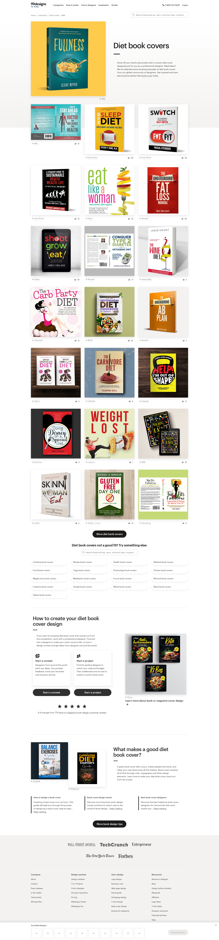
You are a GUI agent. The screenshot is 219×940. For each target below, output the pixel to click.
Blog (154, 884)
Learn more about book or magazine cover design (154, 700)
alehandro (91, 401)
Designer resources (160, 911)
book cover (146, 75)
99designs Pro (77, 906)
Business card (117, 884)
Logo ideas (156, 902)
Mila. (104, 98)
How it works (72, 5)
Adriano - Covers (94, 523)
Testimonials (36, 897)
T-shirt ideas (157, 906)
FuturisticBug (146, 279)
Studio (114, 5)
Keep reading (40, 812)
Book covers (54, 15)
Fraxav (129, 697)
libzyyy (90, 218)
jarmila (37, 523)
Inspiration (103, 5)
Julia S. (37, 401)
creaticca (91, 462)
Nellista (37, 279)
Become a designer (160, 879)
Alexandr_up (146, 523)
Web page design (118, 888)
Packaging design (118, 897)
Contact (34, 884)
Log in (185, 5)
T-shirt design (117, 902)
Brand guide (116, 893)
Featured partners (159, 915)
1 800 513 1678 (172, 5)
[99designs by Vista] (38, 5)
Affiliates (155, 897)
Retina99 (145, 218)
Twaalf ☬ (36, 781)
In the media (36, 893)
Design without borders (161, 888)
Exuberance (75, 789)
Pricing (74, 897)
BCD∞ (90, 340)
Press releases (37, 888)
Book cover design (119, 906)
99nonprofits (36, 902)
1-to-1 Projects (77, 884)
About (33, 879)
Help (154, 920)
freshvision (38, 462)
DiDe (143, 462)
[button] (216, 925)
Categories (58, 5)
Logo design (116, 879)
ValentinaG (38, 340)
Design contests (78, 879)
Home (33, 15)
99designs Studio (78, 902)
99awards (156, 893)
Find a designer (88, 5)
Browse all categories (120, 911)
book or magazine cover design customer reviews (82, 712)
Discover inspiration (79, 893)
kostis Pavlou (92, 157)
